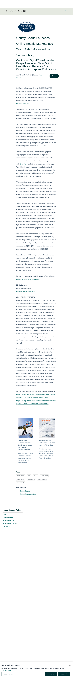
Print (4, 515)
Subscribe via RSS (9, 521)
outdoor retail (21, 475)
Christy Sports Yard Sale (28, 494)
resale (35, 475)
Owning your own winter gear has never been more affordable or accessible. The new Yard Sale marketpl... (47, 453)
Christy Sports (25, 491)
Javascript (7, 526)
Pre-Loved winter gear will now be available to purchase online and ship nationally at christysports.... (25, 458)
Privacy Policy (6, 670)
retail (29, 475)
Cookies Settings (8, 674)
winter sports (20, 479)
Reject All (64, 674)
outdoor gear (44, 475)
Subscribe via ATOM (10, 523)
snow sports (31, 479)
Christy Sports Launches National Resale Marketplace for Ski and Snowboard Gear (25, 445)
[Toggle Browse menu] (66, 10)
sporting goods (42, 479)
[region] (36, 670)
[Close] (70, 665)
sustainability (20, 482)
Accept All (51, 674)
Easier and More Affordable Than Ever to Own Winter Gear (47, 443)
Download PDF (8, 518)
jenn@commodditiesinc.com (25, 291)
